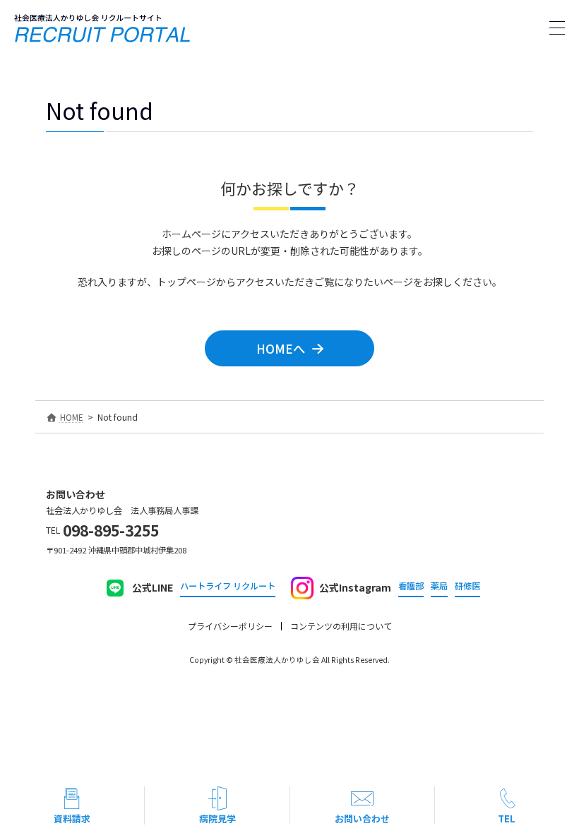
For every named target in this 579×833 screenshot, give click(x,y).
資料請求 (72, 818)
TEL (506, 818)
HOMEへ (280, 348)
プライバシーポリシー (230, 626)
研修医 (467, 586)
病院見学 (217, 818)
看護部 (411, 586)
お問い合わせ (362, 818)
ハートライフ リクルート (227, 586)
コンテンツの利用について (341, 626)
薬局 (439, 586)
